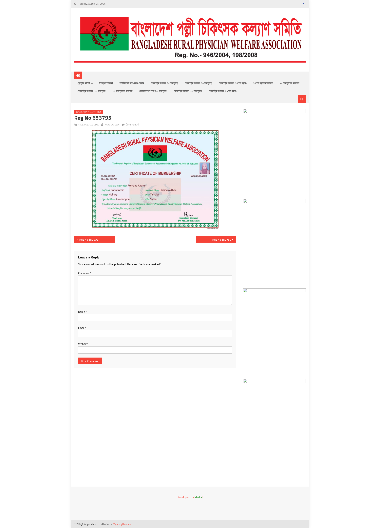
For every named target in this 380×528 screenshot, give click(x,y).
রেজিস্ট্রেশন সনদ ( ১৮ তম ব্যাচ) (92, 91)
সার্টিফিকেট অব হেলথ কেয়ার (132, 83)
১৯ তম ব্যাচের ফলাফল (122, 91)
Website (83, 344)
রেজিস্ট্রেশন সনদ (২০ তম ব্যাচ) (188, 91)
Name (82, 312)
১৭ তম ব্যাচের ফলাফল (263, 83)
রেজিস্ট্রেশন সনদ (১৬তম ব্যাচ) (198, 83)
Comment (84, 273)
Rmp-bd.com (112, 124)
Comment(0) (132, 124)
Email (82, 328)
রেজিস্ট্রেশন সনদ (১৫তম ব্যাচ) (164, 83)
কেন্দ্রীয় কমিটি (84, 83)
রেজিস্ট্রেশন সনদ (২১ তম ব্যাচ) (223, 91)
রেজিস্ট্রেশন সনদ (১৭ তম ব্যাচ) (233, 83)
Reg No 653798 (221, 239)
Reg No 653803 (88, 239)
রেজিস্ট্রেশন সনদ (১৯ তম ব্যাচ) (153, 91)
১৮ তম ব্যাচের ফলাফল (289, 83)
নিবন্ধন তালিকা (106, 83)
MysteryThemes (122, 524)
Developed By (190, 497)
